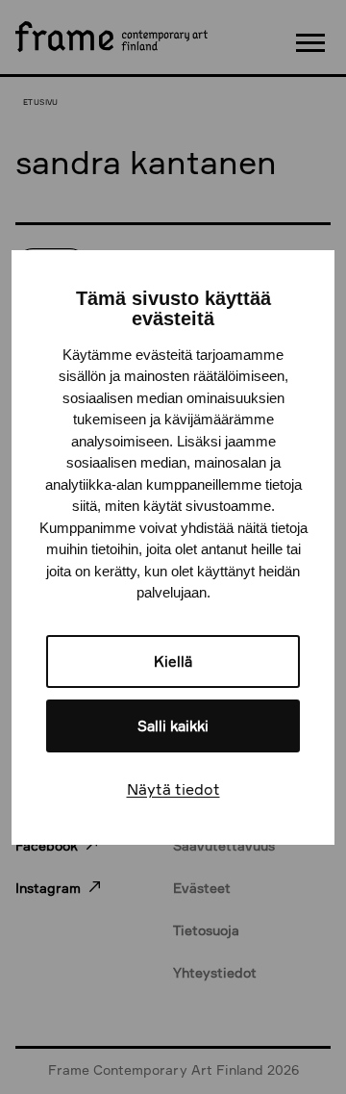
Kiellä (173, 661)
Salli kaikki (173, 726)
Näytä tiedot (173, 789)
